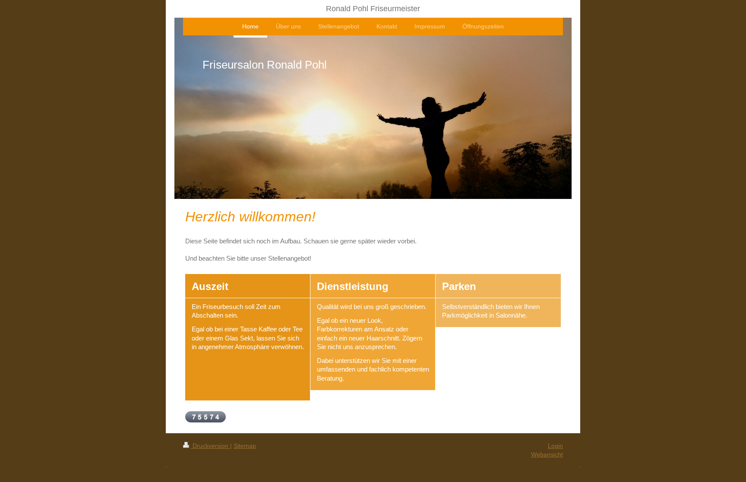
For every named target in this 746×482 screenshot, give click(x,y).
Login (555, 445)
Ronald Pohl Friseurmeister (373, 8)
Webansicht (547, 454)
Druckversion (210, 445)
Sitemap (245, 445)
